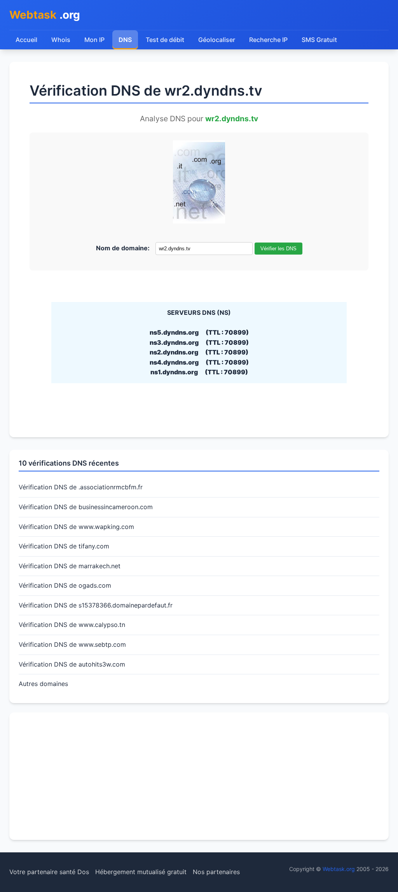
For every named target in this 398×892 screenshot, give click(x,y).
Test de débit (165, 40)
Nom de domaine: (123, 248)
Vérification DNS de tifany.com (64, 546)
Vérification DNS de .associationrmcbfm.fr (81, 487)
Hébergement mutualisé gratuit (141, 872)
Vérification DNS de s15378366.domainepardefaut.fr (96, 605)
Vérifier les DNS (278, 248)
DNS (125, 40)
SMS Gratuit (319, 40)
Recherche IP (268, 40)
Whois (60, 40)
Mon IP (94, 40)
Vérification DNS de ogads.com (65, 585)
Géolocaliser (216, 40)
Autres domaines (43, 684)
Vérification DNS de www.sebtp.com (72, 644)
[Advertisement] (199, 776)
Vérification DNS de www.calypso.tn (72, 624)
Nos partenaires (216, 872)
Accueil (26, 40)
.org (44, 14)
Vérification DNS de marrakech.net (69, 566)
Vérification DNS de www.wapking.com (76, 527)
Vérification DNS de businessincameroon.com (86, 507)
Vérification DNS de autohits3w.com (72, 664)
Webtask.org (339, 869)
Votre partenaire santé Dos (49, 872)
